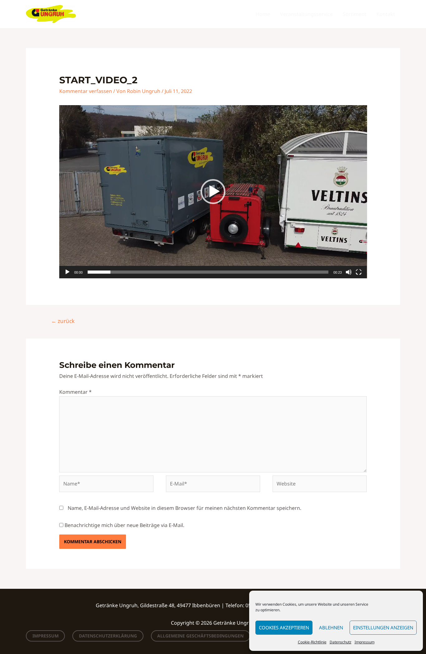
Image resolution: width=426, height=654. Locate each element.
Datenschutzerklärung (108, 636)
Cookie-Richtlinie (312, 642)
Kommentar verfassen (85, 91)
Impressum (365, 642)
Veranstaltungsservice (306, 14)
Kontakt (385, 14)
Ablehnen (331, 627)
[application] (213, 191)
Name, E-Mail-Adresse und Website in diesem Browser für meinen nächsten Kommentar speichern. (184, 508)
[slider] (208, 272)
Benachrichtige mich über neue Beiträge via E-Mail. (124, 525)
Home (263, 14)
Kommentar (75, 391)
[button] (213, 191)
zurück (63, 321)
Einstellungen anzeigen (383, 627)
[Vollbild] (359, 272)
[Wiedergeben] (67, 272)
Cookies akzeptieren (284, 627)
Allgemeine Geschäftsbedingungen (200, 636)
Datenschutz (340, 642)
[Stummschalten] (349, 272)
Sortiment (354, 14)
